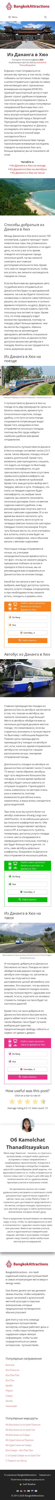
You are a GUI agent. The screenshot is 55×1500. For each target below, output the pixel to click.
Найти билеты (29, 640)
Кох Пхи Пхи (12, 1375)
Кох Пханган (12, 1370)
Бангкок (10, 1364)
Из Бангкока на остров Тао (20, 1429)
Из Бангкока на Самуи (18, 1434)
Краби (9, 1385)
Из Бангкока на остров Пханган (23, 1424)
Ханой (9, 1400)
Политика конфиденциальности (27, 1479)
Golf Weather (29, 1484)
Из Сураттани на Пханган (20, 1440)
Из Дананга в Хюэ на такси (28, 172)
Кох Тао (10, 1380)
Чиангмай (11, 1406)
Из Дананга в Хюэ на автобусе (28, 169)
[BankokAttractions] (27, 5)
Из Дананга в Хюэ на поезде (28, 165)
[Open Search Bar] (45, 17)
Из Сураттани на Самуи (18, 1445)
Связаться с (45, 1474)
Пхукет (9, 1390)
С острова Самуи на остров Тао (23, 1455)
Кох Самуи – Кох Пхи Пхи (19, 1450)
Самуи (9, 1395)
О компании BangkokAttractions (20, 1474)
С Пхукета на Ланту (16, 1460)
